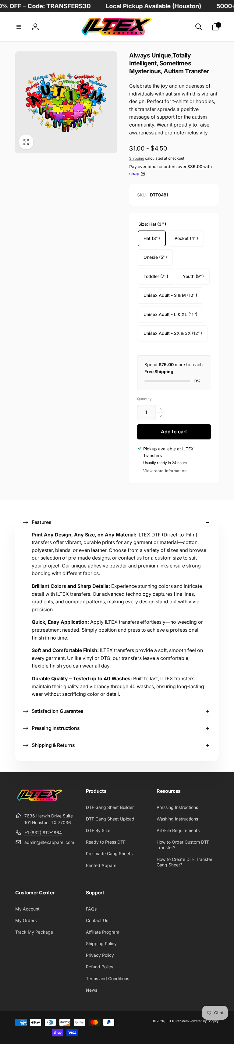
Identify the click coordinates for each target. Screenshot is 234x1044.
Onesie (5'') (155, 257)
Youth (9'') (193, 276)
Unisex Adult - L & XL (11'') (170, 314)
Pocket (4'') (186, 238)
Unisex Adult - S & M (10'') (170, 295)
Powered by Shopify (204, 1021)
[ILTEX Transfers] (39, 801)
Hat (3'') (152, 238)
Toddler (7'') (156, 276)
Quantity (144, 399)
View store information (164, 471)
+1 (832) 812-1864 (43, 832)
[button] (19, 26)
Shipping (136, 158)
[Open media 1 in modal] (66, 102)
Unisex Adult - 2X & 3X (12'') (173, 333)
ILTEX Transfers (177, 1021)
